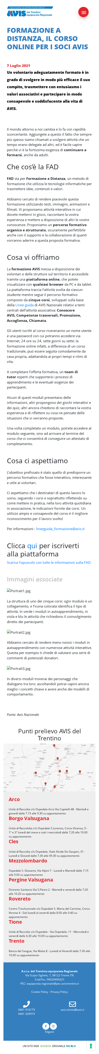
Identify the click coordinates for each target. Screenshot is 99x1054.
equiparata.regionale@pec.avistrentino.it (53, 984)
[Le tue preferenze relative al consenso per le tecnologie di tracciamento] (91, 1046)
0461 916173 (26, 1010)
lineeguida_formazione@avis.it (60, 528)
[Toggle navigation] (83, 12)
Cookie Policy (39, 992)
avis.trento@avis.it (72, 1010)
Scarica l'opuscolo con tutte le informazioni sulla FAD (49, 562)
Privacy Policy (59, 992)
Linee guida (24, 305)
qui (33, 545)
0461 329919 (26, 1014)
